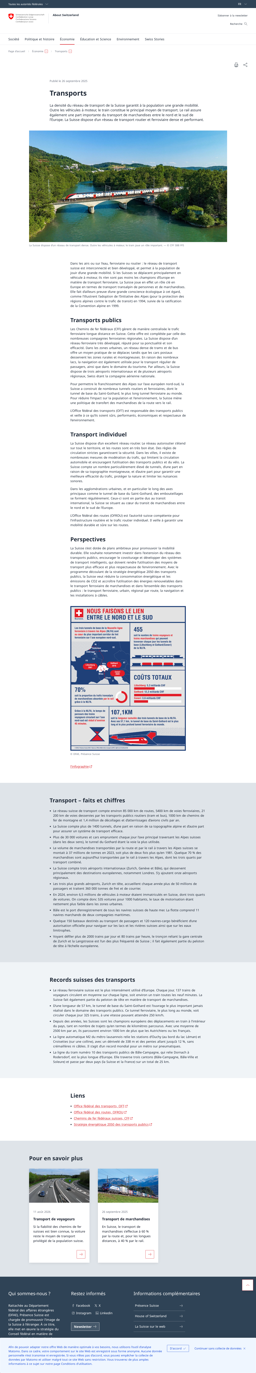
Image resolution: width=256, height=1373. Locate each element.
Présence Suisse (147, 1305)
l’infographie (79, 766)
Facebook (83, 1305)
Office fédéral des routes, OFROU (98, 1112)
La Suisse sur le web (150, 1326)
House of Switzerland (150, 1316)
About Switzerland (66, 15)
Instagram (83, 1313)
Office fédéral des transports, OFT (99, 1106)
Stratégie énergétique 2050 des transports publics (111, 1124)
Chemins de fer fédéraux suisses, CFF (101, 1118)
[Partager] (245, 65)
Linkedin (106, 1313)
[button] (14, 39)
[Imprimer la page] (236, 65)
